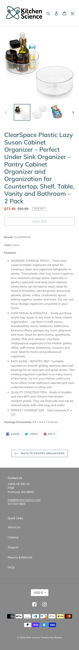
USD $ (38, 592)
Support (13, 547)
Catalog (13, 537)
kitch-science (33, 637)
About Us (14, 527)
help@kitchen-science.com (24, 500)
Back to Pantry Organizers (42, 453)
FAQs (11, 567)
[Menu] (72, 13)
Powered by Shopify (51, 637)
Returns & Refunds (20, 557)
